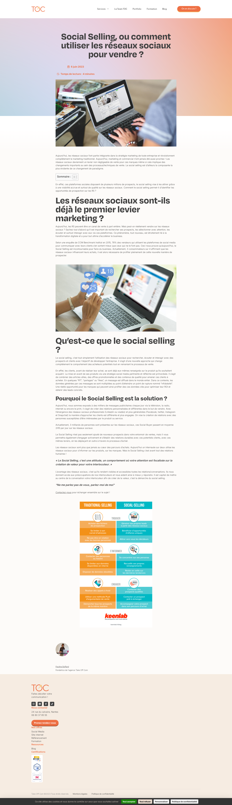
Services (101, 9)
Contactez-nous (63, 492)
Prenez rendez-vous (45, 722)
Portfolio (137, 9)
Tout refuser (145, 801)
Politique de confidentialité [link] (184, 801)
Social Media (37, 731)
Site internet (37, 734)
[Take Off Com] (38, 9)
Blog (164, 9)
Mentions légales (80, 794)
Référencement (39, 738)
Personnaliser (161, 801)
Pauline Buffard (62, 666)
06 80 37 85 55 (39, 715)
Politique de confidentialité (103, 794)
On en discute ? (189, 9)
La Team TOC (120, 9)
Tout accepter (129, 801)
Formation (152, 9)
